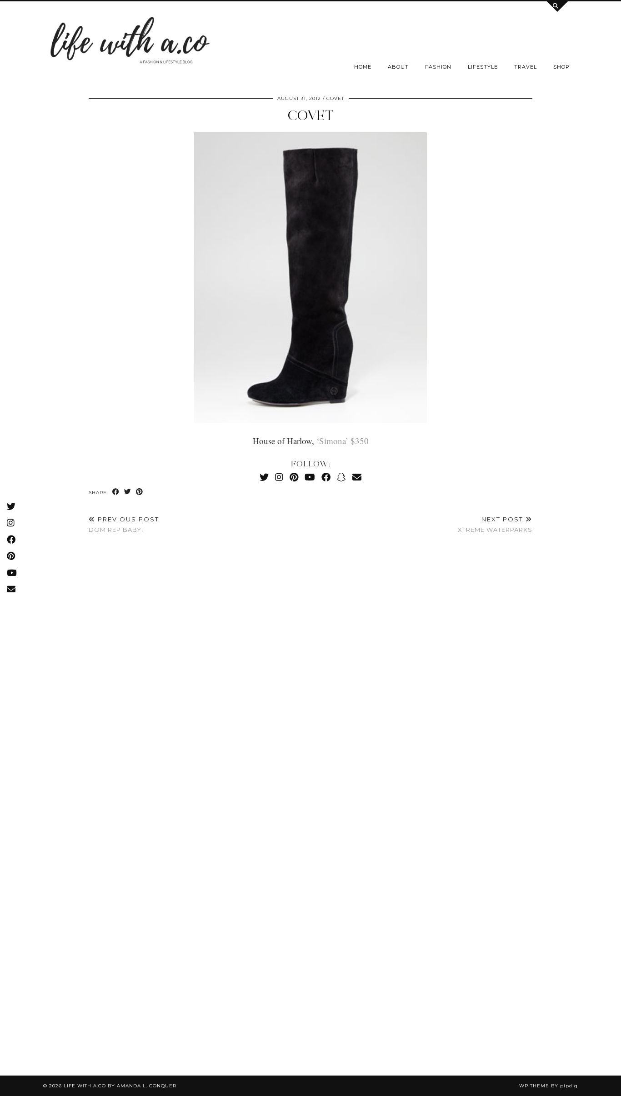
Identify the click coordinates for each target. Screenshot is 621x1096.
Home (362, 67)
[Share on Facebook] (116, 492)
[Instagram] (279, 477)
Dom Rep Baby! (124, 524)
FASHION (438, 67)
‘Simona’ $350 (342, 440)
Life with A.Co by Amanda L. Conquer (120, 1086)
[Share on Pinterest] (139, 492)
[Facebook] (326, 477)
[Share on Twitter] (128, 492)
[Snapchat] (341, 477)
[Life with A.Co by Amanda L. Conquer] (128, 42)
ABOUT (398, 67)
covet (335, 98)
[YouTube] (310, 477)
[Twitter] (264, 477)
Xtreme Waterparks (495, 524)
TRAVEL (525, 67)
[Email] (356, 477)
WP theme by (548, 1086)
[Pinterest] (294, 477)
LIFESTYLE (483, 67)
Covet (310, 115)
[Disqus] (310, 676)
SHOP (561, 67)
